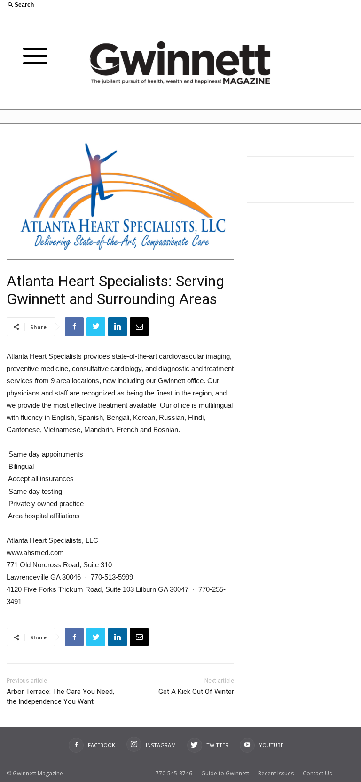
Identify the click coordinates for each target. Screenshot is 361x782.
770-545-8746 (174, 773)
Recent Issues (276, 773)
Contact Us (317, 773)
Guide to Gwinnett (225, 773)
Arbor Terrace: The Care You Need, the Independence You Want (60, 696)
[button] (90, 5)
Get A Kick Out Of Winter (196, 691)
